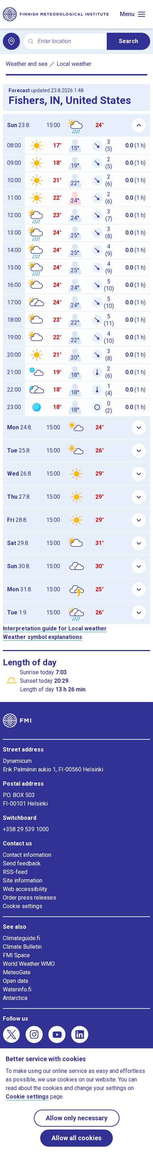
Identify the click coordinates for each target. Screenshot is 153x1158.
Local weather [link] (74, 64)
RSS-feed (15, 872)
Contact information (27, 855)
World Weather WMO (29, 963)
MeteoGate (17, 972)
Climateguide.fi (21, 938)
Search (128, 41)
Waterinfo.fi (17, 989)
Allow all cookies (76, 1138)
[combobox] (69, 41)
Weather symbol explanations (42, 637)
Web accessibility (25, 889)
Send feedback (22, 863)
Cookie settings (22, 906)
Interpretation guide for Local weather (55, 628)
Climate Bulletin (22, 946)
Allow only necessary (76, 1118)
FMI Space (16, 955)
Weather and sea (26, 64)
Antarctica (15, 998)
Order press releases (29, 897)
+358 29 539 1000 (26, 829)
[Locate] (11, 41)
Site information (22, 880)
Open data (15, 981)
